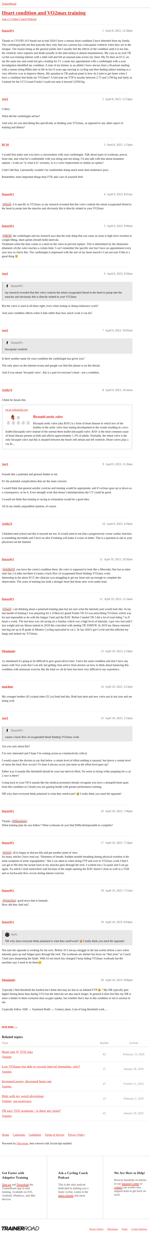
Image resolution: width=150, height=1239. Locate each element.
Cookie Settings (139, 1229)
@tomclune (9, 900)
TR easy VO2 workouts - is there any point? (31, 1111)
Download (23, 1184)
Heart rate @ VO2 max (17, 1052)
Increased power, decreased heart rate (27, 1081)
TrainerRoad (9, 3)
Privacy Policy (76, 1134)
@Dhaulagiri (19, 821)
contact (118, 1187)
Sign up (6, 1184)
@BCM (7, 235)
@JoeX (7, 204)
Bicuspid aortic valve (48, 416)
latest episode (66, 1195)
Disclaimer (112, 1229)
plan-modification (22, 1101)
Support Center (130, 1183)
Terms (125, 1229)
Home (5, 1134)
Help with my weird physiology (23, 1096)
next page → (9, 1026)
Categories (19, 1134)
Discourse (22, 1143)
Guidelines (35, 1134)
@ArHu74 (9, 569)
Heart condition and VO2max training (44, 13)
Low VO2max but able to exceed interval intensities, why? (41, 1066)
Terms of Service (54, 1134)
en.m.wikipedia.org (16, 409)
